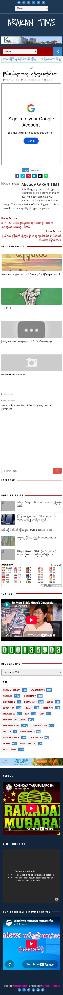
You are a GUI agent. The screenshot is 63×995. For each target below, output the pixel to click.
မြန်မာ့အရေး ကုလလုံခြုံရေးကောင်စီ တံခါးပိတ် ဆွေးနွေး (26, 341)
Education (8, 708)
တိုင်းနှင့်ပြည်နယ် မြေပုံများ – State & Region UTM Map (26, 530)
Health (28, 708)
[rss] (33, 2)
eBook (50, 79)
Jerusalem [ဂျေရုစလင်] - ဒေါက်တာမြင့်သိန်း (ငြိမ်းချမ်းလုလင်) (30, 274)
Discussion (9, 702)
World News (9, 749)
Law (27, 713)
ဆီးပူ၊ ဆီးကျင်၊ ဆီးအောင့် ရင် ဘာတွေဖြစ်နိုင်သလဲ (39, 503)
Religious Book (11, 737)
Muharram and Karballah (13, 374)
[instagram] (28, 2)
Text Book (6, 307)
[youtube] (38, 2)
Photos (7, 731)
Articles (7, 696)
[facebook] (24, 2)
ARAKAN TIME (31, 22)
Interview (48, 708)
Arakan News (38, 690)
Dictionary (30, 696)
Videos (6, 743)
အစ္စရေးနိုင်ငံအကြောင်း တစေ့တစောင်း (36, 537)
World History (28, 743)
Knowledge (9, 713)
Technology (36, 737)
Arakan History (11, 690)
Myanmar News (11, 725)
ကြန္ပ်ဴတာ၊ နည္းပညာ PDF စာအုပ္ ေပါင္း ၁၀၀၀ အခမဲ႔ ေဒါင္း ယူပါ (38, 517)
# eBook (35, 170)
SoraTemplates (20, 985)
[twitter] (19, 2)
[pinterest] (43, 2)
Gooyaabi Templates (51, 985)
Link (42, 713)
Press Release (27, 731)
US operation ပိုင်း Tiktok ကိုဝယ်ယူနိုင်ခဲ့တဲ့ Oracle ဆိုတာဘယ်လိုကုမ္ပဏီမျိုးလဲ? (36, 552)
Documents (30, 702)
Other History (39, 725)
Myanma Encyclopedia (15, 719)
